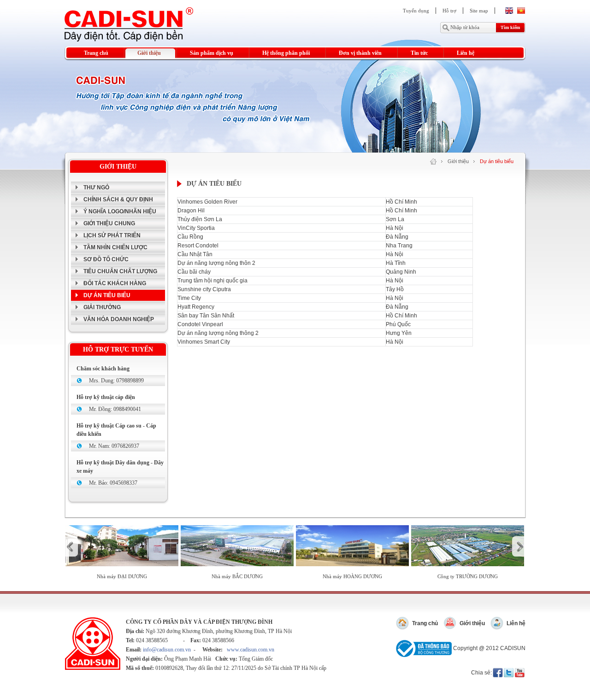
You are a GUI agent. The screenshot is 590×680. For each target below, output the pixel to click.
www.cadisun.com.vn (250, 649)
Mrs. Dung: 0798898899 (116, 380)
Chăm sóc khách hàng (103, 368)
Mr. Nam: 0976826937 (114, 446)
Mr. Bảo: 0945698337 (113, 483)
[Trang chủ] (433, 161)
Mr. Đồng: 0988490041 (115, 409)
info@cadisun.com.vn (167, 649)
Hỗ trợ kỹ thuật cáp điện (106, 397)
